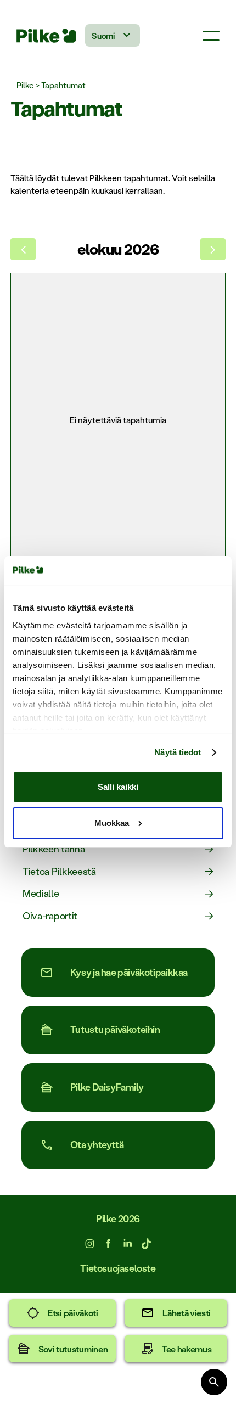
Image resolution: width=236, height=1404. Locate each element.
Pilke (25, 85)
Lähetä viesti (186, 1312)
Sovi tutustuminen (73, 1349)
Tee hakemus (187, 1349)
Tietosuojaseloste (117, 1268)
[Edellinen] (23, 249)
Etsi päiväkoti (73, 1312)
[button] (211, 35)
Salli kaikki (118, 786)
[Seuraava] (213, 249)
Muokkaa (111, 823)
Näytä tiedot (177, 752)
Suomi (103, 35)
